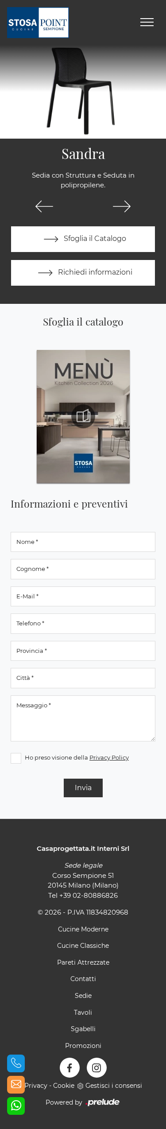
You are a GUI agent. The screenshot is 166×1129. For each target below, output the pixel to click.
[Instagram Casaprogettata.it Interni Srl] (97, 1068)
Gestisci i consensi (113, 1086)
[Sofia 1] (122, 206)
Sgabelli (83, 1029)
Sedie (83, 996)
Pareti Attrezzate (83, 962)
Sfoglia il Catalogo (94, 238)
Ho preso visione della (77, 757)
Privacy (35, 1086)
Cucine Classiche (83, 946)
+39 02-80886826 (88, 895)
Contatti (83, 979)
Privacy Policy (109, 757)
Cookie (63, 1086)
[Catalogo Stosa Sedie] (83, 416)
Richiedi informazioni (94, 272)
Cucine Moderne (83, 929)
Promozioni (83, 1046)
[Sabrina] (44, 206)
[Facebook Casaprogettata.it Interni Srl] (70, 1068)
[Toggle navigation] (147, 22)
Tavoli (83, 1012)
